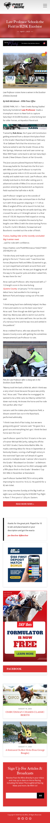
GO (40, 795)
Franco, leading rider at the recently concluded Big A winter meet (23, 238)
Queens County (10, 288)
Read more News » (25, 504)
